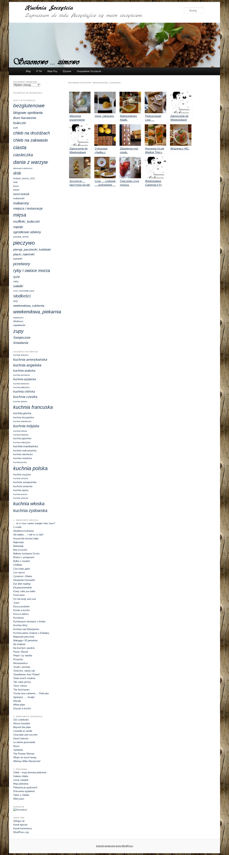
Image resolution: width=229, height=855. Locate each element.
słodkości (22, 296)
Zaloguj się (19, 821)
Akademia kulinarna (23, 531)
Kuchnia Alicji (20, 625)
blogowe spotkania (28, 113)
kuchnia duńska (20, 401)
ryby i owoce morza (31, 270)
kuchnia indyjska (26, 426)
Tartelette (18, 750)
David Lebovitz (21, 738)
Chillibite (17, 565)
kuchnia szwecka (22, 486)
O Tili (39, 71)
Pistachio (18, 659)
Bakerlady (18, 546)
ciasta (19, 147)
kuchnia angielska (27, 365)
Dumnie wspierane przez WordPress (114, 846)
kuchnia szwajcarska (24, 482)
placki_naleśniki (24, 254)
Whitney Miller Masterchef (26, 761)
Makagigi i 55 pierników (25, 640)
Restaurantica (20, 663)
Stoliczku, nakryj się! (24, 670)
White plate (19, 704)
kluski (16, 190)
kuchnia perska (20, 462)
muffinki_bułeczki (26, 221)
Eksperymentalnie (22, 587)
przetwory (21, 264)
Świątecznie (21, 337)
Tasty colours (20, 685)
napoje (18, 227)
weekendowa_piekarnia (37, 311)
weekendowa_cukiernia (28, 305)
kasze (16, 186)
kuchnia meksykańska (24, 450)
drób (17, 173)
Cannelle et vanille (22, 731)
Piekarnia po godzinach (25, 787)
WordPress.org (21, 832)
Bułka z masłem (21, 561)
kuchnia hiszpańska (23, 417)
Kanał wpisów (20, 824)
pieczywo (24, 243)
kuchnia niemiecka (23, 454)
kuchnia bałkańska (21, 387)
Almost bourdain (21, 723)
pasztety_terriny (21, 237)
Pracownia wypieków (24, 791)
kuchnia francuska (33, 407)
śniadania (20, 343)
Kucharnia (18, 617)
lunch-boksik (21, 194)
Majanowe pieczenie (23, 636)
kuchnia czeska (25, 397)
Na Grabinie (19, 644)
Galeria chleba (20, 776)
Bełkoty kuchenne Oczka (26, 553)
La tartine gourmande (24, 742)
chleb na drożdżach (31, 133)
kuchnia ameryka (20, 355)
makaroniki (19, 198)
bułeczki (19, 123)
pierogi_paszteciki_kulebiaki (32, 249)
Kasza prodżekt (21, 606)
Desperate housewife (24, 580)
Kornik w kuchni (21, 610)
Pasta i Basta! (20, 651)
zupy (18, 331)
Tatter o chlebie (21, 795)
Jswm (16, 602)
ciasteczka (23, 155)
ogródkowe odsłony (27, 232)
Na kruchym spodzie (24, 648)
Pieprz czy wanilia (22, 655)
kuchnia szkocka (20, 478)
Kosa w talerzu (21, 614)
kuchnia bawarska (21, 384)
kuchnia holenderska (22, 421)
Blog (28, 71)
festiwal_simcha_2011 (24, 178)
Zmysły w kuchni (22, 708)
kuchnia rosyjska (22, 474)
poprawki (17, 258)
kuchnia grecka (22, 413)
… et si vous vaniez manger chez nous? (34, 523)
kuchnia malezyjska (21, 442)
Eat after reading (21, 583)
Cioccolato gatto (21, 568)
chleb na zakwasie (30, 140)
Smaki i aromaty (21, 667)
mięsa (19, 215)
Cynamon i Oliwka (22, 576)
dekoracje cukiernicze (22, 168)
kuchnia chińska (24, 391)
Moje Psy (52, 71)
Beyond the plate (22, 727)
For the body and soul (24, 599)
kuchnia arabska (24, 370)
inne (15, 182)
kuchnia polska (30, 468)
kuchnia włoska (28, 503)
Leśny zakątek (20, 780)
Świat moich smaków (24, 678)
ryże (16, 277)
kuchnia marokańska (25, 446)
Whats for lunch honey (24, 757)
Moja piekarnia (20, 783)
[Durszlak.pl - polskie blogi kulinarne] (20, 810)
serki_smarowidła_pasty (23, 291)
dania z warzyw (30, 162)
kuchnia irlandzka (20, 435)
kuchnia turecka (20, 494)
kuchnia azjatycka (24, 379)
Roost (16, 746)
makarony (21, 203)
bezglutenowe (29, 105)
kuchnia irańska (20, 431)
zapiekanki (19, 325)
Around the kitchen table (25, 538)
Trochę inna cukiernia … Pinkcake (31, 693)
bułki (15, 128)
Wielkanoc (18, 321)
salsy (16, 281)
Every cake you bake (24, 591)
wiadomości (18, 318)
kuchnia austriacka (21, 375)
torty (15, 301)
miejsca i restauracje (28, 208)
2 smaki (17, 527)
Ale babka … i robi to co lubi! (28, 534)
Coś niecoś (19, 572)
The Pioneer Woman (23, 753)
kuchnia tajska (20, 490)
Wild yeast (18, 798)
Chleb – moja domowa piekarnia (29, 772)
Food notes (19, 595)
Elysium (67, 71)
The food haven (21, 689)
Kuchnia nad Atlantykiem (26, 629)
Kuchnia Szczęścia (49, 8)
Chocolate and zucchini (25, 734)
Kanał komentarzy (22, 828)
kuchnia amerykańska (30, 359)
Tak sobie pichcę (22, 682)
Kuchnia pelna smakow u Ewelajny (31, 633)
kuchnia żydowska (30, 510)
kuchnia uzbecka (20, 498)
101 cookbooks (21, 719)
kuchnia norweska (22, 458)
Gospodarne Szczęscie (89, 71)
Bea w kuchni (20, 549)
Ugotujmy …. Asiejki (24, 697)
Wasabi (17, 701)
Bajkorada (18, 542)
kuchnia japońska (22, 438)
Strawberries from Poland (26, 674)
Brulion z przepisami (23, 557)
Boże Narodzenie (24, 118)
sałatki (18, 286)
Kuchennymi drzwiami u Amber (29, 621)
